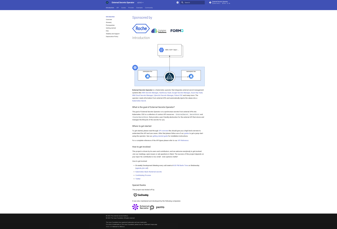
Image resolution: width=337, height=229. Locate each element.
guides (186, 133)
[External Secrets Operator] (107, 2)
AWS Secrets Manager (150, 93)
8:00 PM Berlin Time (180, 165)
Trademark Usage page (150, 224)
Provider (131, 8)
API (118, 8)
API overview (163, 131)
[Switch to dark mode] (177, 2)
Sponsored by (142, 17)
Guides (123, 8)
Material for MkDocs (118, 226)
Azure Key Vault (196, 93)
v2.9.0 (139, 3)
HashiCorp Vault (165, 93)
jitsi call (145, 168)
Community (149, 8)
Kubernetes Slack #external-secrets (148, 172)
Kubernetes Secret (139, 101)
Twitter (138, 179)
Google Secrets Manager (181, 93)
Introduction (110, 8)
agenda (138, 168)
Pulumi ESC (178, 95)
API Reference (183, 140)
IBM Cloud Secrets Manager (142, 95)
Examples (139, 8)
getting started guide (160, 136)
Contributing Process (143, 175)
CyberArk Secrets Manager (164, 95)
